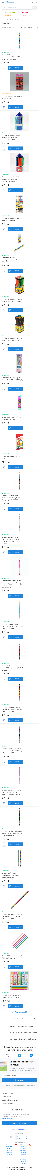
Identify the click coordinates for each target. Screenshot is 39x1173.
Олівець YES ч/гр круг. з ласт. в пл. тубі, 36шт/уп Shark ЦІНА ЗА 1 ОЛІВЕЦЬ (12, 668)
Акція (24, 15)
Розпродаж (8, 15)
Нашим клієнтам (7, 1104)
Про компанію (7, 1096)
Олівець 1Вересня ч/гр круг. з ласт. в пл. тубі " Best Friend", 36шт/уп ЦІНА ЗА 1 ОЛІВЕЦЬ (11, 792)
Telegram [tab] (19, 1055)
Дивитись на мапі (8, 1118)
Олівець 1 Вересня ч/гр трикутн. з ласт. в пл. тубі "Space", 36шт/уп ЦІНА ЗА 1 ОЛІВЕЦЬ (12, 834)
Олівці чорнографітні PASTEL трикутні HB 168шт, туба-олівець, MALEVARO (11, 138)
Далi (34, 1018)
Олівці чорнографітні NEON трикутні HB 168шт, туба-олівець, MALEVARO (10, 179)
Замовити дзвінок (19, 1123)
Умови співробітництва (10, 1100)
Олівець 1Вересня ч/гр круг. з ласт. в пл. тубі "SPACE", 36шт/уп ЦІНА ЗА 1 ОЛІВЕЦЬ (12, 751)
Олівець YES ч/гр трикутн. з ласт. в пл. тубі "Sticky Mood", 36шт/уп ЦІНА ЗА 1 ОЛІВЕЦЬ (11, 498)
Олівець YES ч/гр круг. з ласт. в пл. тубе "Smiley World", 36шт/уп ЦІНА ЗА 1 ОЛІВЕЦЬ (12, 709)
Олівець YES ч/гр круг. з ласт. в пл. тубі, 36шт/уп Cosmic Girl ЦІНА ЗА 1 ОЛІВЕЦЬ (12, 917)
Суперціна (25, 12)
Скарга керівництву (19, 1129)
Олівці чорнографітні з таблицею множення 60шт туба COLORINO (12, 260)
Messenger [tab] (31, 1055)
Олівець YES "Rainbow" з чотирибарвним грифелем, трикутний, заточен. (10, 875)
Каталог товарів (7, 1093)
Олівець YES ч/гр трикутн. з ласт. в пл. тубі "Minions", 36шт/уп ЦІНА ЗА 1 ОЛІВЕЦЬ (12, 57)
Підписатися (19, 1080)
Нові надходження (10, 12)
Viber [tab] (8, 1055)
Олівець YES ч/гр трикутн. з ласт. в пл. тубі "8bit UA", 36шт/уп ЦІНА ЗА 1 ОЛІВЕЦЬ (12, 626)
